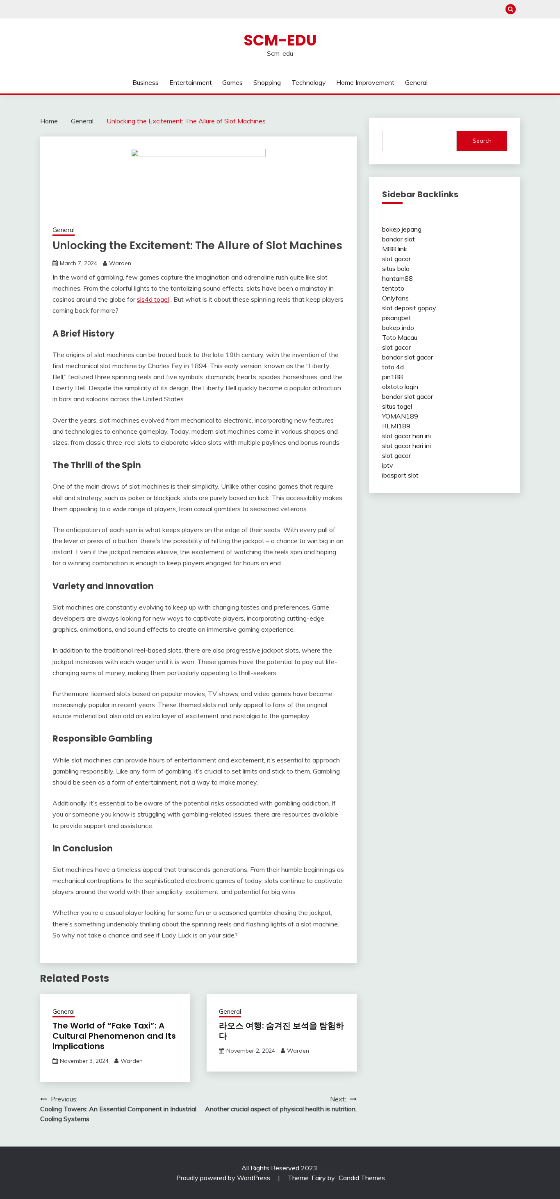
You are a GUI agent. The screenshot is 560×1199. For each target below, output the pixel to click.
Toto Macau (399, 337)
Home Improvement (365, 82)
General (416, 82)
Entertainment (190, 82)
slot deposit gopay (409, 308)
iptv (387, 465)
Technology (308, 82)
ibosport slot (400, 475)
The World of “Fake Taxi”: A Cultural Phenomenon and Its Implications (114, 1036)
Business (145, 82)
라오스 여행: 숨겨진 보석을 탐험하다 (281, 1031)
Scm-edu (280, 40)
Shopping (267, 82)
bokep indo (398, 327)
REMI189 (396, 426)
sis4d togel (153, 299)
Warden (120, 263)
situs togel (397, 406)
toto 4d (393, 367)
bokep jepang (401, 229)
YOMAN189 (400, 416)
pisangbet (396, 318)
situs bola (396, 268)
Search (482, 140)
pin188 (392, 377)
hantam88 (397, 278)
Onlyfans (395, 298)
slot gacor (396, 259)
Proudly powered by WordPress (224, 1178)
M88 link (394, 249)
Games (232, 82)
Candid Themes (362, 1178)
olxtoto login (400, 386)
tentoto (393, 288)
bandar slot (398, 239)
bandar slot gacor (407, 357)
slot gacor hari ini (406, 436)
